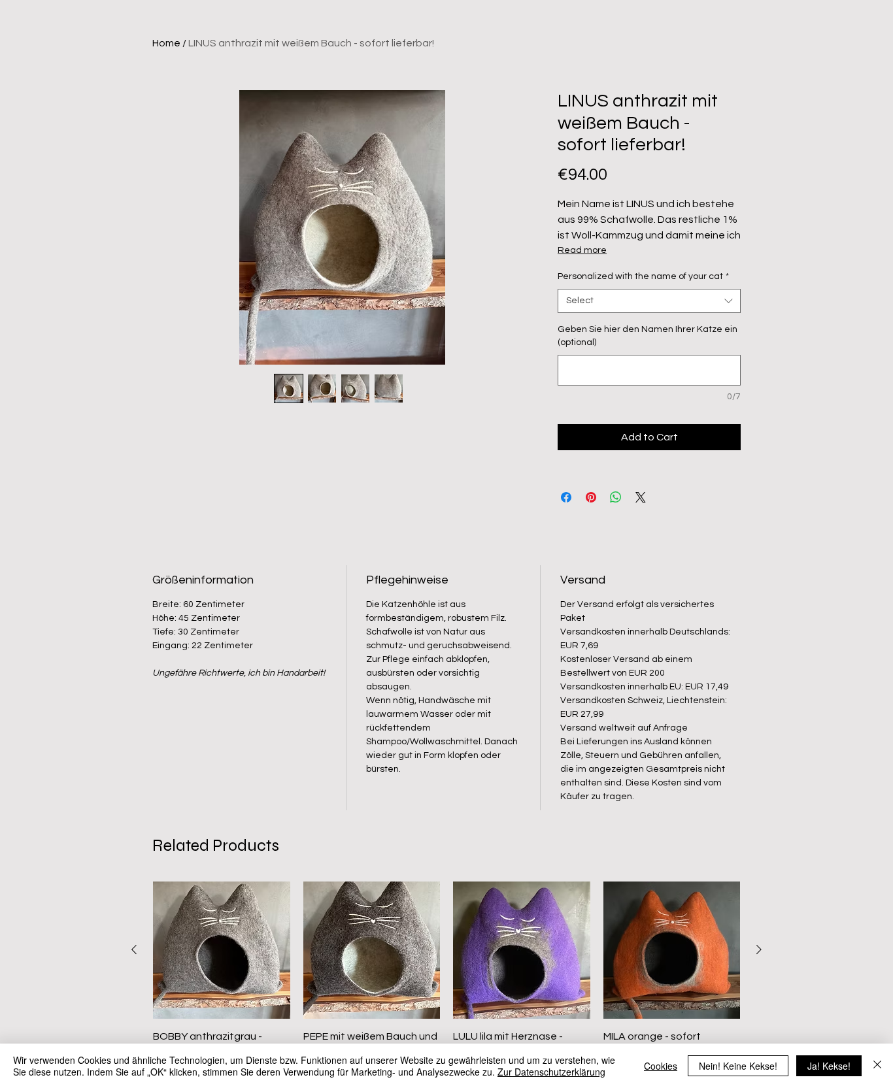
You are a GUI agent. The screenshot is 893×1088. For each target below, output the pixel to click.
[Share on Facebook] (566, 497)
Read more (582, 250)
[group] (446, 979)
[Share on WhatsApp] (616, 497)
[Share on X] (641, 497)
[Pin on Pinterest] (591, 497)
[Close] (877, 1066)
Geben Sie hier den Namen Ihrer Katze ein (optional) (647, 336)
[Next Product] (759, 949)
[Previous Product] (134, 949)
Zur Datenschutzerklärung (551, 1071)
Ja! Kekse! (829, 1065)
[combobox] (649, 301)
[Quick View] (221, 950)
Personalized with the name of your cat (643, 276)
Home (166, 43)
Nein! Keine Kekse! (738, 1065)
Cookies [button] (660, 1065)
